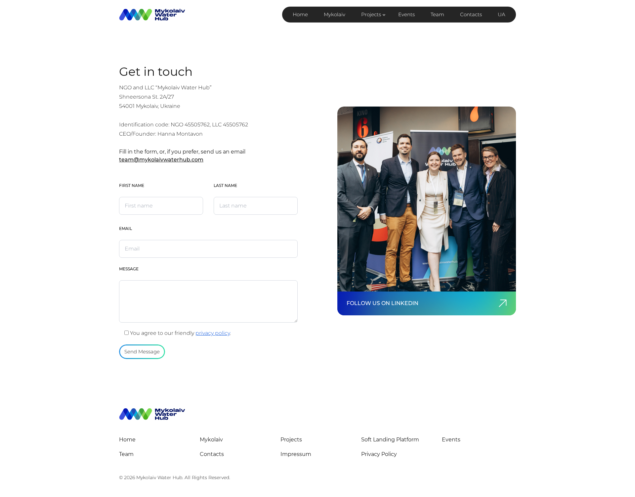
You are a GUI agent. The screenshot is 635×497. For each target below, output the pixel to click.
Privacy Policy (379, 454)
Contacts (471, 14)
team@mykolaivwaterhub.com (161, 160)
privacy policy (212, 333)
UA (501, 14)
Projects (371, 14)
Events (406, 14)
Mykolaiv (334, 14)
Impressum (295, 454)
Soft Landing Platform (390, 439)
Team (437, 14)
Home (300, 14)
